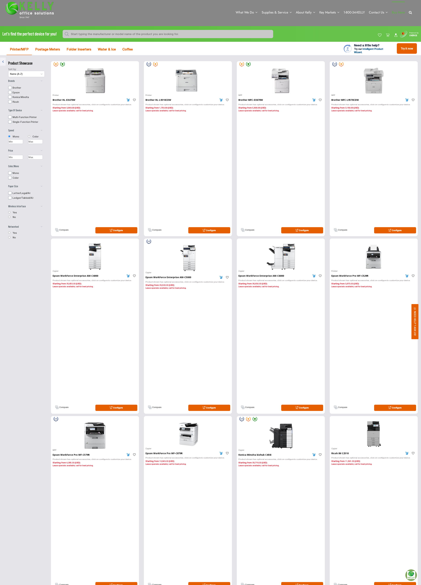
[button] (410, 12)
